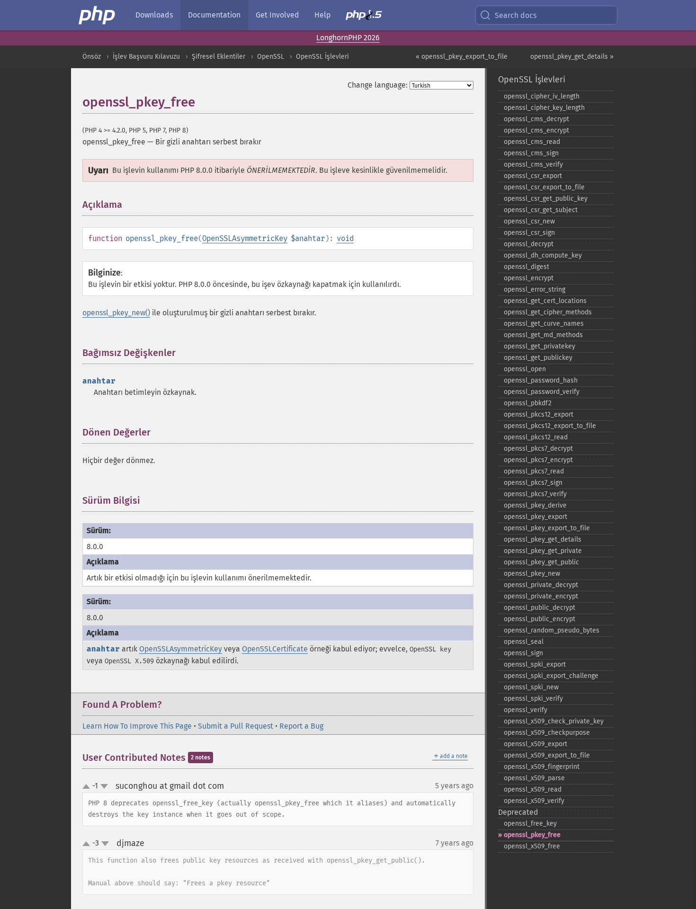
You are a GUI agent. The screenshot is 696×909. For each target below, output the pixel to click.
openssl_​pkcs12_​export (538, 414)
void (345, 238)
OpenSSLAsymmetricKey (244, 238)
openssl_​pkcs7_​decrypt (538, 449)
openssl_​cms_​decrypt (536, 119)
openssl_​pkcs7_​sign (533, 483)
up (88, 787)
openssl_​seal (524, 642)
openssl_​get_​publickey (538, 358)
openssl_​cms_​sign (531, 153)
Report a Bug (301, 726)
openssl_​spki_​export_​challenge (551, 676)
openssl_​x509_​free (532, 846)
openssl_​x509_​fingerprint (542, 767)
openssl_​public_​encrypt (539, 619)
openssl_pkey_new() (116, 312)
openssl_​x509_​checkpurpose (547, 733)
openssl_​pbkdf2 (528, 403)
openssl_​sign (523, 653)
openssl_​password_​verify (542, 392)
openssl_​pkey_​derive (535, 505)
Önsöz (91, 57)
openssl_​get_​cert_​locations (545, 301)
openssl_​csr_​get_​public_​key (546, 199)
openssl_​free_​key (530, 824)
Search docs (515, 15)
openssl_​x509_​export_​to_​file (547, 755)
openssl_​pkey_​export (535, 517)
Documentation (214, 14)
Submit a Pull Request (235, 726)
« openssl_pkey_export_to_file (462, 57)
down (104, 786)
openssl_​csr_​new (529, 221)
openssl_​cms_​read (532, 142)
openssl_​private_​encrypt (541, 596)
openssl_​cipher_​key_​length (544, 108)
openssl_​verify (525, 710)
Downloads (154, 14)
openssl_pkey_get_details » (572, 57)
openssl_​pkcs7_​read (534, 471)
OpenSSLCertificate (275, 648)
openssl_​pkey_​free (532, 835)
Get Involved (277, 14)
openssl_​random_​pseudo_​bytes (551, 630)
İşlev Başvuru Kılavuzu (146, 57)
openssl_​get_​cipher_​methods (548, 312)
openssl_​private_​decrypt (541, 585)
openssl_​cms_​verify (533, 164)
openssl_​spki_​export (535, 664)
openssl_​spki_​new (531, 687)
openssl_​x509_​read (533, 789)
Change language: (378, 84)
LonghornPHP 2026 (348, 37)
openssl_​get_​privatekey (539, 346)
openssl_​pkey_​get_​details (542, 539)
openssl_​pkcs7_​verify (535, 494)
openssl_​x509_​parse (534, 778)
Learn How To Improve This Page (137, 726)
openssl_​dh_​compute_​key (543, 255)
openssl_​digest (526, 267)
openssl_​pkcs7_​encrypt (538, 460)
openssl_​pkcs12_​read (536, 437)
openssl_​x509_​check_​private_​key (554, 721)
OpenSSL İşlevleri (322, 57)
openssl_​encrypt (528, 278)
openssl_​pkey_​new (532, 574)
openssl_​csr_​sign (529, 233)
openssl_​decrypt (528, 244)
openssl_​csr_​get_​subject (541, 210)
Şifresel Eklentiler (218, 57)
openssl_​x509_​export (535, 744)
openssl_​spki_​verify (533, 699)
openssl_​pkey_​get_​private (543, 551)
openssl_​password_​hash (541, 380)
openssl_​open (525, 369)
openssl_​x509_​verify (534, 801)
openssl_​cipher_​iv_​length (542, 96)
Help (322, 14)
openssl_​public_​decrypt (539, 608)
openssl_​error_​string (534, 289)
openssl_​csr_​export (533, 176)
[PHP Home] (97, 15)
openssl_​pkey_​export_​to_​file (547, 528)
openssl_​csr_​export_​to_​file (544, 187)
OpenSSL (270, 57)
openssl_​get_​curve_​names (544, 324)
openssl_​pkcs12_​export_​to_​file (550, 426)
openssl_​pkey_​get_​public (541, 562)
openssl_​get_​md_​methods (543, 335)
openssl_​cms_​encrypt (536, 130)
